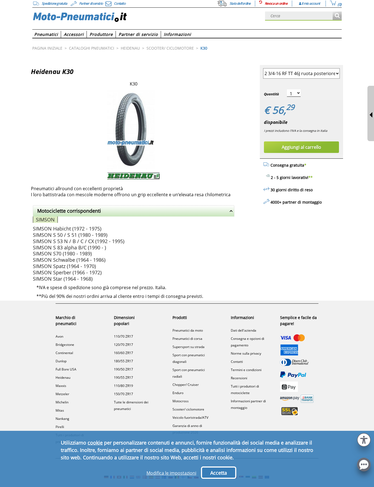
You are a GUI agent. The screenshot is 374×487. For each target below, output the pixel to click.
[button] (364, 439)
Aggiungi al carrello (301, 147)
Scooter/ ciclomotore (188, 409)
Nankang (62, 418)
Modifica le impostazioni (171, 473)
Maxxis (61, 385)
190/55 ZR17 (123, 377)
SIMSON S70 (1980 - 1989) (62, 253)
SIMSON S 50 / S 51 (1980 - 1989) (70, 235)
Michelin (62, 402)
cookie (95, 442)
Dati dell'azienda (243, 330)
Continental (64, 353)
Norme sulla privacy (246, 353)
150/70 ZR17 (123, 394)
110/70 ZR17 (123, 336)
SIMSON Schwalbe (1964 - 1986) (69, 260)
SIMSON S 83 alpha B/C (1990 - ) (69, 247)
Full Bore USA (66, 369)
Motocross (180, 401)
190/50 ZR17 (123, 369)
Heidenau (63, 377)
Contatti (237, 361)
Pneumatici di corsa (187, 338)
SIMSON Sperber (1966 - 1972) (67, 272)
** (310, 177)
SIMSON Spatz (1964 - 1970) (64, 266)
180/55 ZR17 (123, 361)
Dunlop (61, 361)
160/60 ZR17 (123, 353)
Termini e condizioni (246, 370)
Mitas (60, 410)
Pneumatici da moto (187, 330)
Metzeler (62, 394)
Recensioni (239, 378)
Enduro (177, 393)
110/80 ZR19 (123, 385)
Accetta (218, 472)
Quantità (271, 94)
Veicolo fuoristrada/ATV (190, 417)
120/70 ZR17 (123, 344)
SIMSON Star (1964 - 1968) (63, 278)
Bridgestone (65, 344)
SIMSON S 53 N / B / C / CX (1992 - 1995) (78, 241)
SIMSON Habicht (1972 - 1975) (67, 228)
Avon (59, 336)
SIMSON (45, 219)
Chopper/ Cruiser (185, 384)
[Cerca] (337, 16)
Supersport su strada (188, 346)
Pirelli (60, 427)
